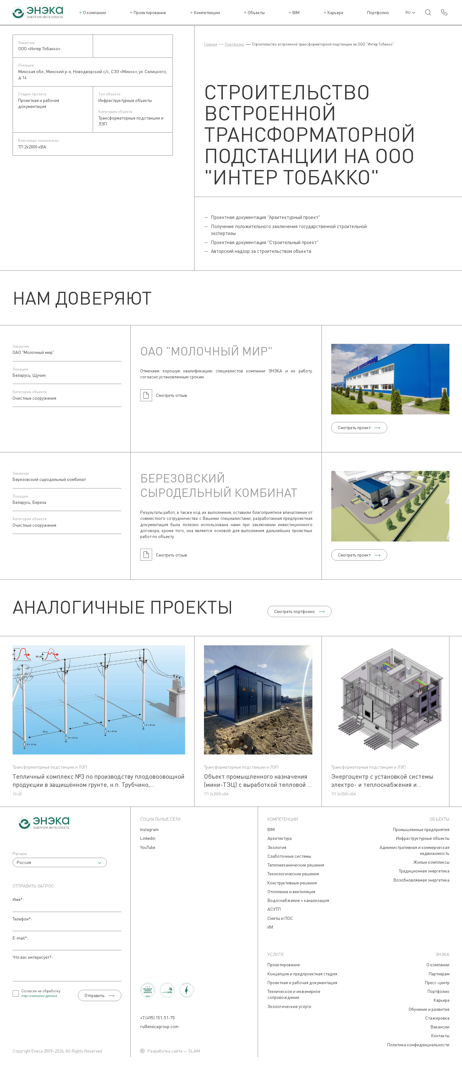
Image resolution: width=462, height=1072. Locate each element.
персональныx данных (39, 996)
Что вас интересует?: (33, 957)
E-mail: (20, 938)
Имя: (18, 899)
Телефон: (22, 918)
